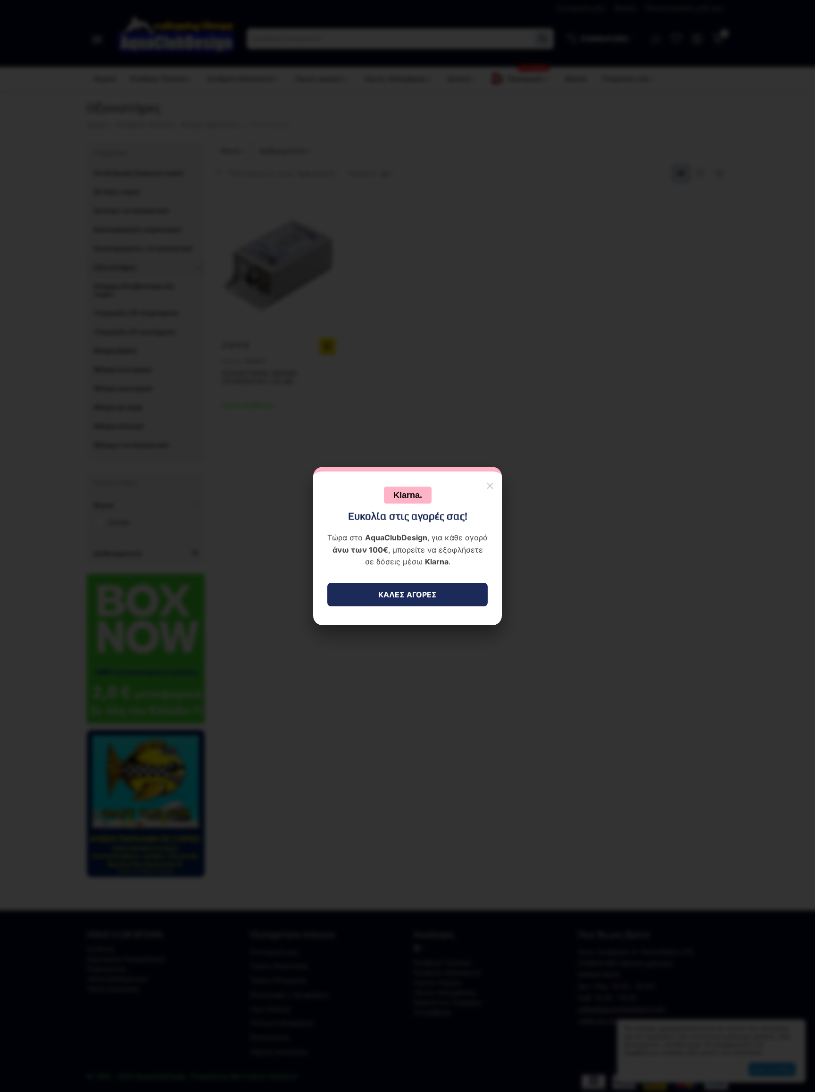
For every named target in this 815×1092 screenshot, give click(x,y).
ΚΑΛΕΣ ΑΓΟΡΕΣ (407, 594)
